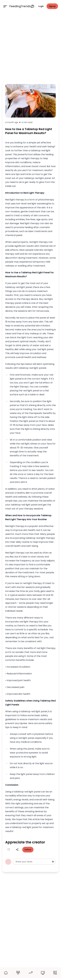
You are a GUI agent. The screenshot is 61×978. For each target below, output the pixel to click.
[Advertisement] (30, 46)
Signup (52, 6)
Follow (28, 849)
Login (41, 6)
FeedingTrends (20, 6)
